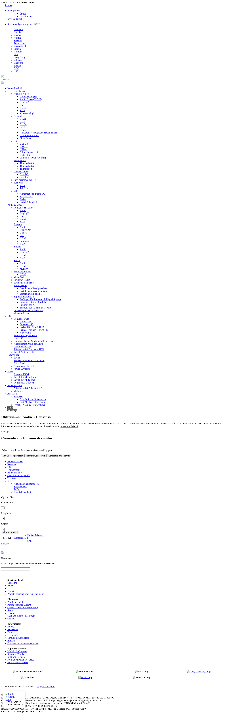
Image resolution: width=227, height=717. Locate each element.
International (20, 46)
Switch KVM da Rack (25, 380)
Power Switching (22, 368)
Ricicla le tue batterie (17, 662)
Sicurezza (18, 396)
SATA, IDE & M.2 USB (32, 327)
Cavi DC (24, 174)
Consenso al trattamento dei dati (22, 643)
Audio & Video (21, 93)
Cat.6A (23, 124)
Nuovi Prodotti (14, 88)
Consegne (12, 583)
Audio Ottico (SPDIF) (31, 99)
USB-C (23, 232)
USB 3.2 (24, 146)
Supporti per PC (28, 305)
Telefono (24, 188)
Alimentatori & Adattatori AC (28, 388)
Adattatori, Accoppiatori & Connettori (38, 132)
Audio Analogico (28, 96)
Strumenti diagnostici (24, 282)
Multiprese (19, 391)
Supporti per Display (24, 296)
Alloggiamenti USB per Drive (28, 343)
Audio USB (26, 321)
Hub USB (18, 338)
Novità (10, 626)
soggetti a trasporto (46, 686)
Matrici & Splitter (22, 271)
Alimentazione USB (30, 152)
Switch (17, 260)
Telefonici (18, 182)
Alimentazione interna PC (32, 193)
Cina (16, 54)
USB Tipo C (26, 155)
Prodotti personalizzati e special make (25, 594)
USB (16, 141)
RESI (10, 585)
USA (16, 71)
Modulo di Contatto (17, 651)
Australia (18, 51)
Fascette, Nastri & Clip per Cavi (29, 405)
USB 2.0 (24, 143)
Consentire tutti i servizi (59, 456)
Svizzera (18, 40)
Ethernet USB (27, 324)
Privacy (11, 640)
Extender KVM (21, 374)
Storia (10, 610)
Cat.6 (22, 121)
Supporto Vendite (15, 654)
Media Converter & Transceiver (29, 360)
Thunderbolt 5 (27, 168)
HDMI (23, 107)
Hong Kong (19, 57)
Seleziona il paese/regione (20, 24)
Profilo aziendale (15, 602)
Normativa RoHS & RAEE (20, 659)
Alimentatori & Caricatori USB (29, 349)
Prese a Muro (20, 285)
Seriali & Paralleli (28, 202)
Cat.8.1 (23, 130)
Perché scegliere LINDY (19, 604)
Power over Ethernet (24, 366)
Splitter (17, 246)
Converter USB (21, 318)
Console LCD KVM (24, 382)
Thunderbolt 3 (27, 163)
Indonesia (18, 60)
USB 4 (23, 149)
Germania (18, 29)
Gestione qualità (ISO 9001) (21, 616)
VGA (22, 110)
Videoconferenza (22, 313)
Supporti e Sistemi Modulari (33, 302)
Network (18, 116)
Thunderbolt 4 (27, 166)
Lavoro (11, 613)
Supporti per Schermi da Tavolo (35, 307)
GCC (16, 68)
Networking (13, 355)
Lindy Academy (12, 409)
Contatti (11, 591)
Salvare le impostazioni (12, 456)
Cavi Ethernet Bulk (29, 135)
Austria (17, 37)
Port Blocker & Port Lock (32, 402)
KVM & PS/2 (26, 196)
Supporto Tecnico (16, 657)
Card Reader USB (23, 346)
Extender (18, 224)
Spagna (17, 35)
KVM (10, 371)
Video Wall (19, 277)
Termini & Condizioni (18, 637)
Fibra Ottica (25, 138)
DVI (22, 105)
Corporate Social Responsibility (22, 607)
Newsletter (12, 629)
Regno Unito (20, 43)
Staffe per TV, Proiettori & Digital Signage (40, 299)
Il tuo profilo (13, 10)
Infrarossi (24, 241)
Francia (17, 32)
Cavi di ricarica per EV (25, 180)
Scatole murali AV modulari (33, 291)
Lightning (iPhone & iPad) (33, 157)
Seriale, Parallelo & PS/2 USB (34, 330)
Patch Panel (19, 363)
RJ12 (22, 185)
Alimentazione (21, 171)
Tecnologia (12, 635)
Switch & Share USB (24, 352)
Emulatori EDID (22, 280)
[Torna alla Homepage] (2, 76)
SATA (23, 199)
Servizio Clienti (15, 19)
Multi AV (24, 268)
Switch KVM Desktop (25, 377)
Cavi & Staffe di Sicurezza (33, 399)
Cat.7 (22, 127)
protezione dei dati (69, 426)
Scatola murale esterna (31, 293)
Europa (17, 49)
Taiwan (17, 65)
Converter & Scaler (23, 207)
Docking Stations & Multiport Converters (34, 341)
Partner (8, 5)
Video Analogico (28, 113)
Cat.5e (23, 118)
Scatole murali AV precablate (34, 288)
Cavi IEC (24, 177)
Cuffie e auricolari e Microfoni (28, 310)
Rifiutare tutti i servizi (35, 456)
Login (23, 13)
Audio (23, 210)
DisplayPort (25, 102)
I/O (15, 191)
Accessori (12, 393)
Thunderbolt (20, 160)
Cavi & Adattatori (16, 91)
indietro (5, 543)
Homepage (19, 537)
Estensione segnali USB (25, 335)
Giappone (18, 62)
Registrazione (26, 16)
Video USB (25, 332)
